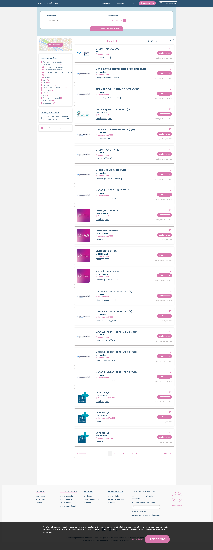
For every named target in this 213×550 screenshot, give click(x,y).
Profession (51, 16)
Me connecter (136, 497)
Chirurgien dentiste (107, 250)
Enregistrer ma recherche (162, 41)
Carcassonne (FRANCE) (106, 398)
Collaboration (50, 85)
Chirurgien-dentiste (107, 210)
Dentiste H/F (102, 392)
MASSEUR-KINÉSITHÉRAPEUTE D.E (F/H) (116, 331)
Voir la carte (56, 45)
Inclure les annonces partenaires (56, 128)
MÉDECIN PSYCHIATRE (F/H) (110, 149)
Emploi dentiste (66, 499)
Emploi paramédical (68, 506)
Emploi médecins (66, 496)
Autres (47, 77)
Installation (112, 503)
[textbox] (76, 20)
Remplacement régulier (54, 62)
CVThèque (88, 496)
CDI (46, 83)
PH (45, 95)
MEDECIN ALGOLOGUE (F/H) (110, 48)
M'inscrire (149, 496)
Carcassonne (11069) (106, 115)
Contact (133, 3)
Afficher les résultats (108, 28)
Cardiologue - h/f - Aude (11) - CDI (115, 109)
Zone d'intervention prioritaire (56, 119)
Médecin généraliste (107, 271)
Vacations (49, 103)
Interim (48, 90)
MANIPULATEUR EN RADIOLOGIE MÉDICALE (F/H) (121, 69)
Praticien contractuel (53, 98)
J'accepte (157, 539)
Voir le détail (137, 539)
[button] (147, 3)
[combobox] (76, 20)
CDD (46, 80)
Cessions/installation (53, 64)
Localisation (113, 16)
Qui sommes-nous (91, 499)
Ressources (106, 3)
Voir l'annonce (164, 53)
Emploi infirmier (66, 503)
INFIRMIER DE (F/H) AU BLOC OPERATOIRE (117, 89)
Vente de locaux (51, 75)
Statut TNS (48, 100)
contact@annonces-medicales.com (146, 515)
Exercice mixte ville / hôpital (55, 88)
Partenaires (120, 3)
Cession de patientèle (54, 67)
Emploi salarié (113, 496)
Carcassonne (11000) (106, 54)
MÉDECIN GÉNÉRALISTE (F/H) (111, 170)
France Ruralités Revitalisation (56, 117)
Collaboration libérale (53, 70)
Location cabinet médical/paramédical (59, 72)
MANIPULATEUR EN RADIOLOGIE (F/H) (115, 129)
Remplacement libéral (116, 499)
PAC (46, 93)
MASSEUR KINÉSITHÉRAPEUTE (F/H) (114, 190)
